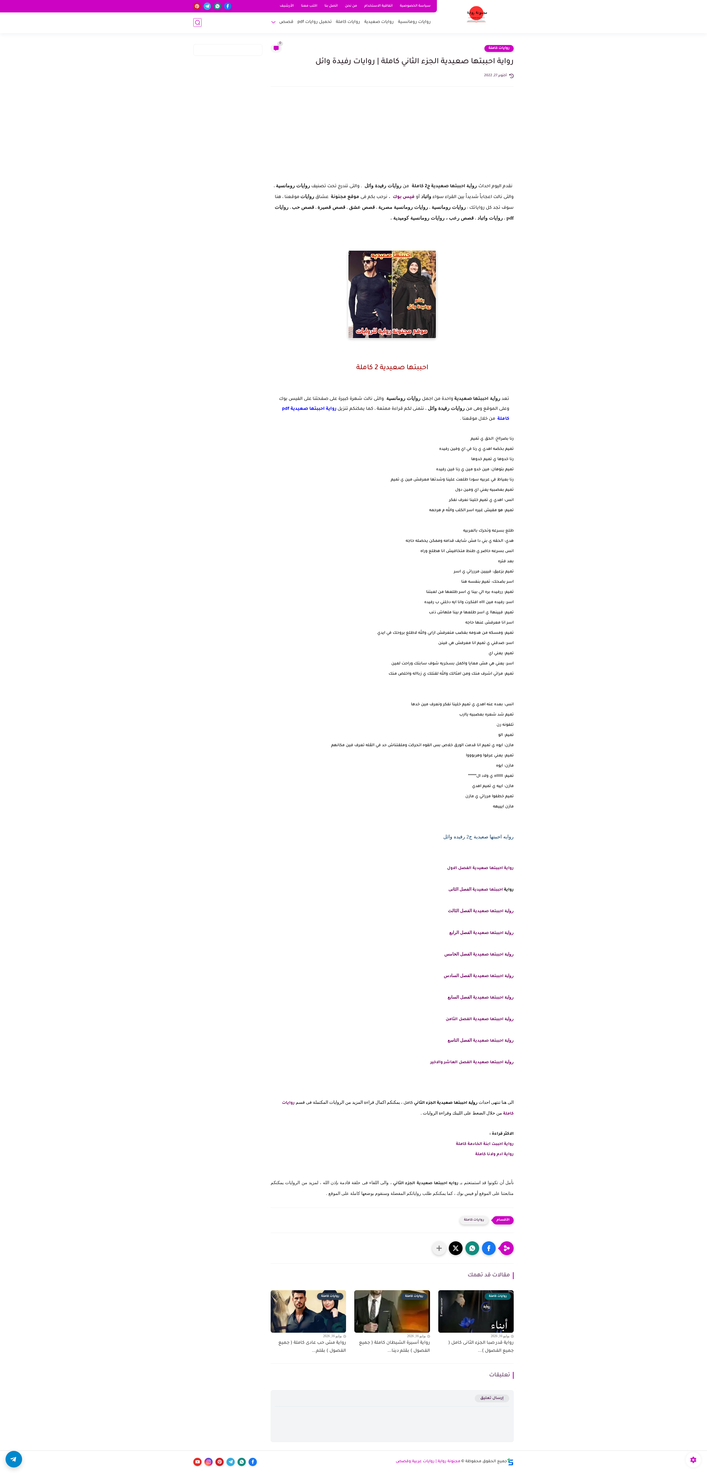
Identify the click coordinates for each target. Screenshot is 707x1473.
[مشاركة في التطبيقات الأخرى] (439, 1248)
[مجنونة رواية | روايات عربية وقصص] (476, 16)
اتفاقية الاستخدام (378, 6)
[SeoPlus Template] (510, 1462)
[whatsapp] (217, 6)
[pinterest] (197, 6)
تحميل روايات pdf (314, 22)
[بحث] (197, 22)
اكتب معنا (309, 6)
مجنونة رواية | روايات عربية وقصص (428, 1461)
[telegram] (207, 6)
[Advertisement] (392, 139)
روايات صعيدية (379, 22)
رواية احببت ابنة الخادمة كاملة (485, 1144)
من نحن (351, 6)
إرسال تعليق (492, 1398)
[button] (489, 1248)
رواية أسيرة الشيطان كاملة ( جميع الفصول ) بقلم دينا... (394, 1346)
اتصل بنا (331, 6)
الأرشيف (287, 6)
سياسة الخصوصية (415, 6)
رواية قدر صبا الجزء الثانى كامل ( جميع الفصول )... (481, 1346)
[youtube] (197, 1462)
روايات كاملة (348, 22)
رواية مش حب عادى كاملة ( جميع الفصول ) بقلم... (312, 1346)
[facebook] (227, 6)
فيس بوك (403, 197)
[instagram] (208, 1462)
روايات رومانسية (414, 22)
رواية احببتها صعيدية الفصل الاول (480, 868)
